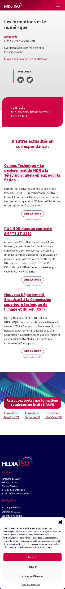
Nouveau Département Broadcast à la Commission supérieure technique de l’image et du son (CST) (27, 302)
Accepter (33, 557)
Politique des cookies (31, 584)
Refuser (32, 567)
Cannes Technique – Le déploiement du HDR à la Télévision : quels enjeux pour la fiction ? (32, 173)
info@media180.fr (11, 479)
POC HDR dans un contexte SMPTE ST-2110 (28, 231)
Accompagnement (11, 507)
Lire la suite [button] (32, 214)
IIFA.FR (48, 404)
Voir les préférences (32, 576)
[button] (60, 521)
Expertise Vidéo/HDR (12, 516)
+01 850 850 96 (9, 482)
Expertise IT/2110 (11, 512)
